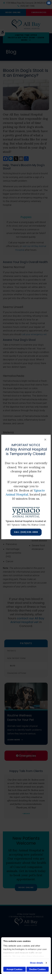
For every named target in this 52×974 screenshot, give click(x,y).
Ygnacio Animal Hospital (25, 492)
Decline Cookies (37, 969)
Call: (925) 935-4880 (26, 532)
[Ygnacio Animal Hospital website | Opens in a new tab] (26, 512)
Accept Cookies (14, 969)
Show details (36, 963)
